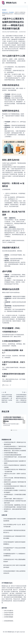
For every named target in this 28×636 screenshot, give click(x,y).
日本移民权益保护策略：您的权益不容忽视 (15, 507)
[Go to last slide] (4, 422)
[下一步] (24, 422)
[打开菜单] (25, 3)
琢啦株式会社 (5, 12)
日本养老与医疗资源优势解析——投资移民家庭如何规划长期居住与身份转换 (13, 419)
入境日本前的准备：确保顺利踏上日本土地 (15, 505)
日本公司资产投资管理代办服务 (11, 31)
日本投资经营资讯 (8, 621)
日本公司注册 (8, 589)
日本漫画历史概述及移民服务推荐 (12, 455)
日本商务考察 (16, 597)
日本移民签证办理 (8, 614)
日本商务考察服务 (8, 617)
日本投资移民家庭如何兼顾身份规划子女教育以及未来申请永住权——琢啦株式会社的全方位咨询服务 (21, 397)
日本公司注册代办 (8, 610)
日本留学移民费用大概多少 (11, 452)
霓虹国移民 (4, 9)
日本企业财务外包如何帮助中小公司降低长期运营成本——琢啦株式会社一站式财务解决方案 (7, 397)
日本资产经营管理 (8, 612)
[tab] (11, 430)
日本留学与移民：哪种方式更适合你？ (14, 498)
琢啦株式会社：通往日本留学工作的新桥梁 (15, 450)
